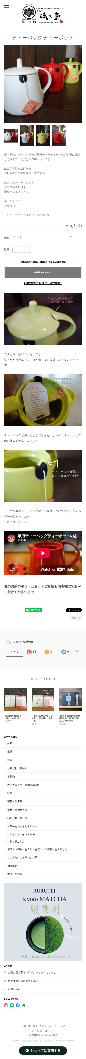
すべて (14, 651)
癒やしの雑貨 (14, 874)
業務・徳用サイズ (17, 809)
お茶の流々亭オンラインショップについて (32, 972)
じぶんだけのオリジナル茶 (22, 857)
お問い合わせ (15, 989)
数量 (6, 249)
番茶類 (11, 776)
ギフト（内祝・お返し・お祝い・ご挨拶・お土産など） (38, 849)
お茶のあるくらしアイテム (22, 826)
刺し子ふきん (17, 841)
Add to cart (43, 272)
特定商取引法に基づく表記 (23, 980)
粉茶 (9, 793)
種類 (6, 237)
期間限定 (12, 865)
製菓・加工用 (14, 801)
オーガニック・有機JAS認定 (23, 784)
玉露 (9, 751)
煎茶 (9, 760)
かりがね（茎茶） (17, 768)
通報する (76, 618)
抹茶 (9, 743)
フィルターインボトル (22, 834)
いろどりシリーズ (17, 818)
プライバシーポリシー (43, 1031)
